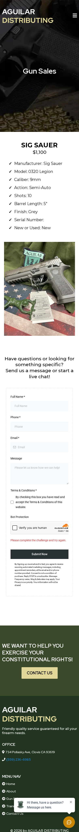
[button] (75, 15)
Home (10, 784)
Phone (15, 417)
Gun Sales (13, 799)
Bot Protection (20, 517)
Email (15, 438)
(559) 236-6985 (18, 759)
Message (16, 458)
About (11, 791)
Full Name (18, 396)
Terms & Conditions (24, 490)
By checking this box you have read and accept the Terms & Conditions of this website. (40, 502)
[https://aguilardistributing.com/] (27, 16)
